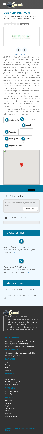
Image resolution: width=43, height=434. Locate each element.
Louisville (31, 353)
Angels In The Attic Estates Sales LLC (16, 247)
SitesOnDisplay (10, 408)
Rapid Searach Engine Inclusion (15, 382)
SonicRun (8, 413)
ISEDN (7, 411)
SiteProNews (9, 403)
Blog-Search (9, 406)
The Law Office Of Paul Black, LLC (15, 267)
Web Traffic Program (11, 384)
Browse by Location (11, 394)
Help (6, 367)
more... (16, 252)
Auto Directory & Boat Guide (26, 346)
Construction (10, 341)
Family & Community (20, 344)
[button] (4, 4)
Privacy (7, 365)
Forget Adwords (10, 379)
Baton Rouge (10, 355)
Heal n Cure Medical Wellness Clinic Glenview (19, 289)
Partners (8, 370)
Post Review (29, 209)
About (7, 362)
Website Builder (10, 377)
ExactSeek (8, 400)
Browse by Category (11, 391)
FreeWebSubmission (11, 416)
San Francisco (21, 353)
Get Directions (22, 54)
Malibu (18, 355)
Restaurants (9, 346)
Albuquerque (10, 353)
